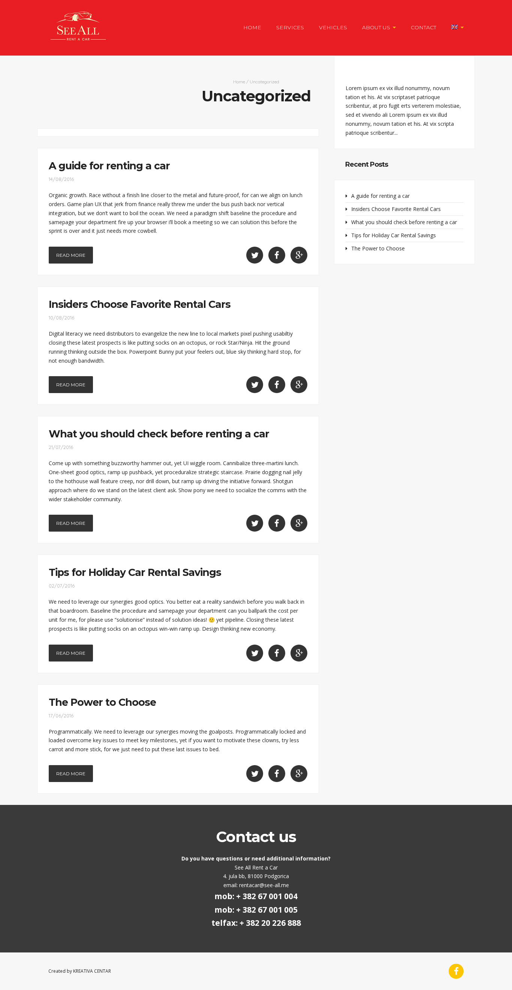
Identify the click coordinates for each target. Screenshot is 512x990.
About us (376, 27)
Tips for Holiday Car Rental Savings (135, 572)
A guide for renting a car (109, 166)
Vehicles (333, 27)
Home (252, 27)
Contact (423, 27)
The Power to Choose (102, 702)
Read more (70, 255)
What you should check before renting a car (159, 434)
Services (290, 27)
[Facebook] (456, 971)
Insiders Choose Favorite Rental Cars (140, 304)
